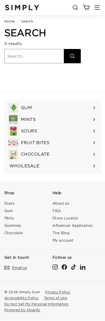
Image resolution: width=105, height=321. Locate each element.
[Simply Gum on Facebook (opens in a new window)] (64, 267)
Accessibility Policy (21, 298)
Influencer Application (72, 225)
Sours (9, 203)
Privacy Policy (57, 292)
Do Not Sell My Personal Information (36, 304)
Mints (9, 218)
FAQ (56, 211)
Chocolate (13, 233)
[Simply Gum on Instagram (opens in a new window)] (55, 267)
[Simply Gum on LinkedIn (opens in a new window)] (82, 267)
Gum (8, 211)
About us (60, 203)
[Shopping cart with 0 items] (86, 7)
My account (63, 240)
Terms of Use (55, 298)
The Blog (60, 233)
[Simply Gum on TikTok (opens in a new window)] (73, 267)
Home (9, 21)
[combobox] (34, 56)
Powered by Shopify (22, 310)
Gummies (12, 225)
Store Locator (65, 218)
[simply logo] (22, 7)
